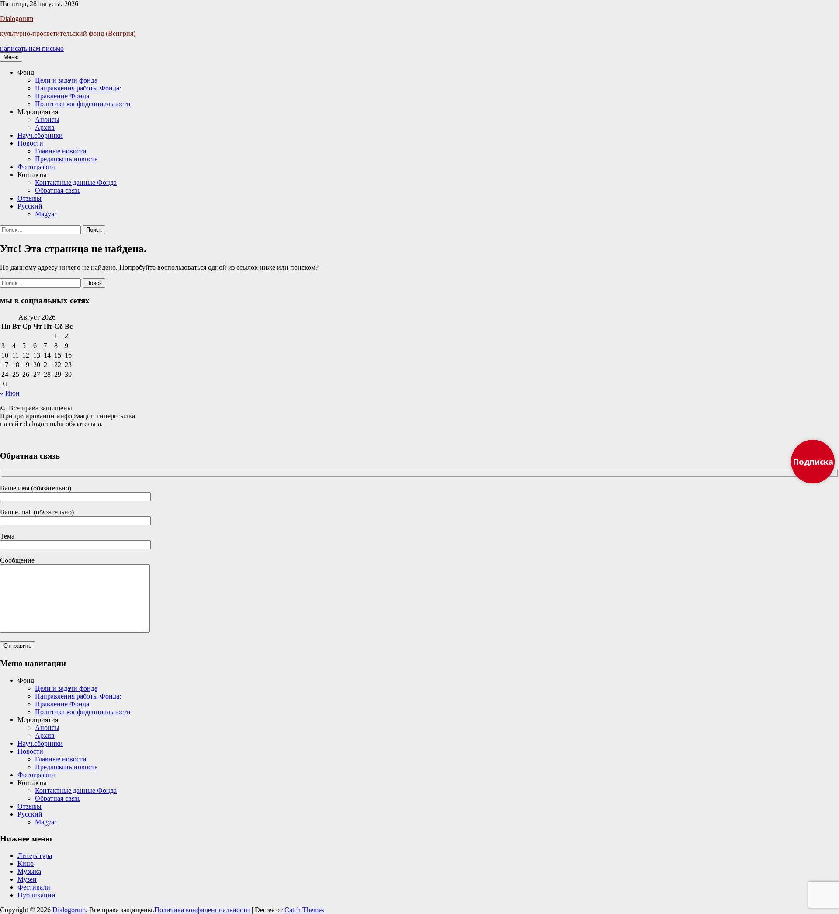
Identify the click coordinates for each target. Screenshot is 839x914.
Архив (45, 127)
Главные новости (61, 151)
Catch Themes (304, 910)
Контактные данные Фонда (76, 182)
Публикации (36, 895)
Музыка (29, 871)
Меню (11, 57)
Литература (34, 855)
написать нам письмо (32, 48)
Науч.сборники (40, 135)
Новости (30, 143)
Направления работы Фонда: (78, 88)
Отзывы (29, 198)
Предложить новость (66, 159)
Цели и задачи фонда (66, 80)
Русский (29, 206)
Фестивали (33, 887)
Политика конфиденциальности (83, 104)
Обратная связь (57, 190)
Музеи (27, 879)
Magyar (45, 214)
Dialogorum (16, 18)
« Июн (10, 393)
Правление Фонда (62, 96)
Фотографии (36, 166)
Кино (25, 863)
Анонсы (47, 119)
